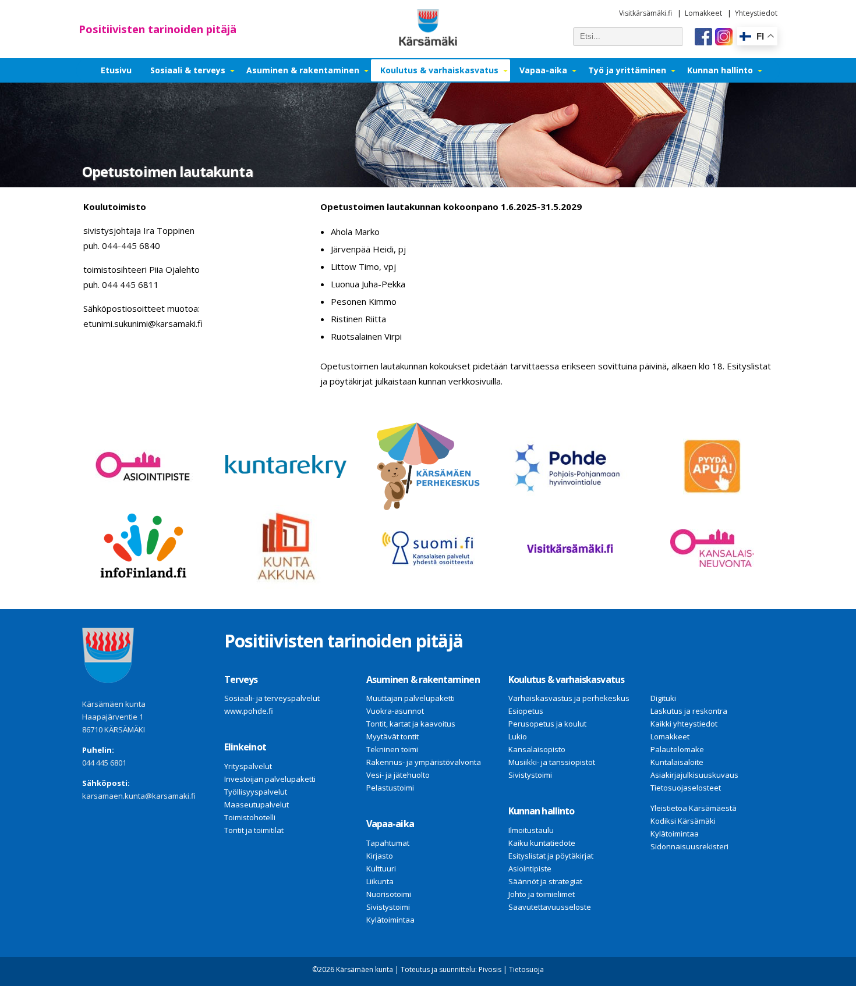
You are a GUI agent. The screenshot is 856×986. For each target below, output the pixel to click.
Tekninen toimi (392, 749)
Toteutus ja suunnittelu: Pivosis (451, 969)
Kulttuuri (381, 868)
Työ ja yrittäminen (627, 70)
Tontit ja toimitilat (254, 830)
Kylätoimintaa (390, 919)
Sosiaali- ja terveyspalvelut (272, 698)
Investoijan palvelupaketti (270, 779)
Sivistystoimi (388, 907)
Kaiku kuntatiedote (541, 843)
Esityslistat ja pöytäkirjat (550, 855)
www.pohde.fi (248, 711)
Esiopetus (525, 711)
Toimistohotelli (249, 817)
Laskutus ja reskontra (688, 711)
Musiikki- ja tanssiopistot (551, 762)
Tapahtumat (387, 843)
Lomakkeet (703, 13)
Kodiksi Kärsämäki (683, 821)
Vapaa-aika (543, 70)
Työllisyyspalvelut (255, 791)
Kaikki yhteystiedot (683, 723)
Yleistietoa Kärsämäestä (693, 808)
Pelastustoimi (390, 787)
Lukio (517, 736)
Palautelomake (677, 749)
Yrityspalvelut (248, 766)
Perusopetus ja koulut (547, 723)
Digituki (663, 698)
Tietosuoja (526, 969)
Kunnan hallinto (720, 70)
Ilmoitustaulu (531, 830)
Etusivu (116, 70)
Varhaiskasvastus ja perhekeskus (568, 698)
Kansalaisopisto (536, 749)
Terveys (241, 679)
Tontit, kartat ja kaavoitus (410, 723)
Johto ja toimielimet (541, 894)
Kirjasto (379, 855)
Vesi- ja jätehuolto (398, 775)
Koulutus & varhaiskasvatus (439, 70)
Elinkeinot (245, 747)
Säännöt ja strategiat (545, 881)
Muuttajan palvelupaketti (410, 698)
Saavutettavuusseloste (549, 907)
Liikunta (380, 881)
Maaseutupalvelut (256, 804)
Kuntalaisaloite (676, 762)
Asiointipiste (529, 868)
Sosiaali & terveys (187, 70)
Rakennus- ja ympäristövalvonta (423, 762)
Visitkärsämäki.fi (645, 13)
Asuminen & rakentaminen (302, 70)
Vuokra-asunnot (395, 711)
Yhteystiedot (756, 13)
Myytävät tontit (392, 736)
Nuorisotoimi (388, 894)
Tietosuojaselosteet (685, 787)
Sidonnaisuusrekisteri (689, 846)
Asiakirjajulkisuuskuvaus (694, 775)
